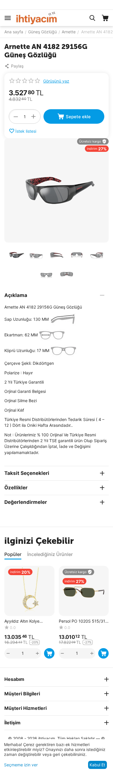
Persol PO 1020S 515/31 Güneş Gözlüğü (82, 621)
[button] (15, 66)
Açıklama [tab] (15, 295)
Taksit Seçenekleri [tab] (26, 473)
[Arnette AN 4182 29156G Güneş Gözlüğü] (56, 190)
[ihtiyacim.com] (36, 17)
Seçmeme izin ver (21, 764)
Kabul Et (97, 764)
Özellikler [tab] (16, 488)
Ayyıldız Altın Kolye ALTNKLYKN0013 (21, 621)
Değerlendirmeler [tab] (25, 502)
